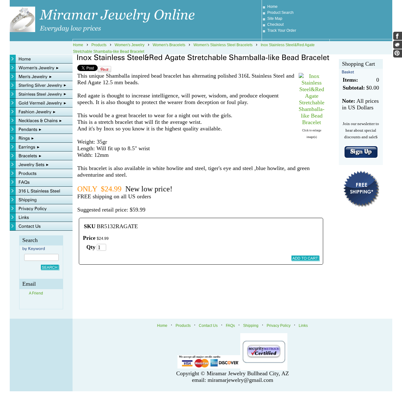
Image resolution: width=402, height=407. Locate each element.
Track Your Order (281, 30)
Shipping (250, 325)
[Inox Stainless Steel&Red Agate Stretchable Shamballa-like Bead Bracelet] (311, 122)
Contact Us (208, 325)
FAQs (230, 325)
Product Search (280, 12)
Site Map (274, 18)
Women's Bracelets (169, 45)
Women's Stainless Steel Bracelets (223, 45)
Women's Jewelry (129, 45)
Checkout (275, 24)
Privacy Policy (279, 325)
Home (272, 6)
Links (303, 325)
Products (98, 45)
